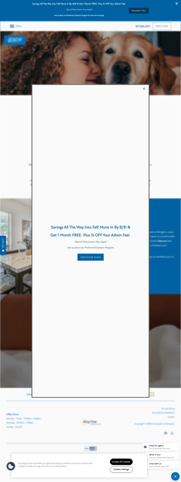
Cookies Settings (121, 469)
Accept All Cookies (121, 462)
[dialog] (90, 241)
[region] (79, 465)
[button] (90, 257)
